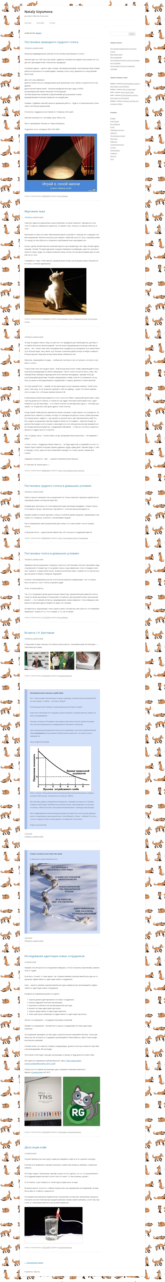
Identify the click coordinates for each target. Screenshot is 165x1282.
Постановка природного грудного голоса (51, 42)
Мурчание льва (35, 211)
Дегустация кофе (36, 1147)
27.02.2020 (28, 834)
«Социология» (37, 1072)
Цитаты (81, 470)
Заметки (113, 133)
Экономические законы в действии (46, 693)
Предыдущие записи (34, 1263)
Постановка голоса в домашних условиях (52, 553)
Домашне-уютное (80, 319)
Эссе (112, 159)
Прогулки (40, 23)
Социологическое (65, 676)
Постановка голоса (70, 470)
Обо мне (28, 23)
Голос (70, 319)
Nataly (38, 33)
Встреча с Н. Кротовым (39, 632)
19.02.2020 (28, 938)
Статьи (52, 23)
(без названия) (116, 57)
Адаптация (62, 1132)
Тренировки (83, 538)
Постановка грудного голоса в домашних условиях (58, 485)
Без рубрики (63, 196)
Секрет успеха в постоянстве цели (46, 854)
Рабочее (113, 142)
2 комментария (30, 962)
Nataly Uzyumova (39, 11)
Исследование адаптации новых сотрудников (55, 956)
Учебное (113, 153)
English (112, 118)
